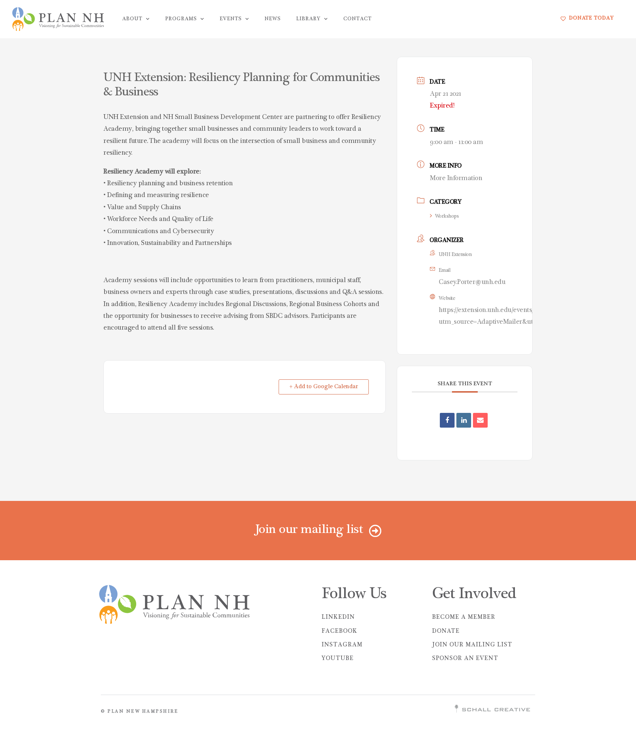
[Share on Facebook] (447, 420)
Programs (181, 19)
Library (308, 19)
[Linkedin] (463, 420)
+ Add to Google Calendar (323, 387)
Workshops (447, 216)
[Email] (480, 420)
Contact (357, 19)
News (273, 19)
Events (231, 19)
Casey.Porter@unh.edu (472, 282)
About (132, 19)
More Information (456, 178)
